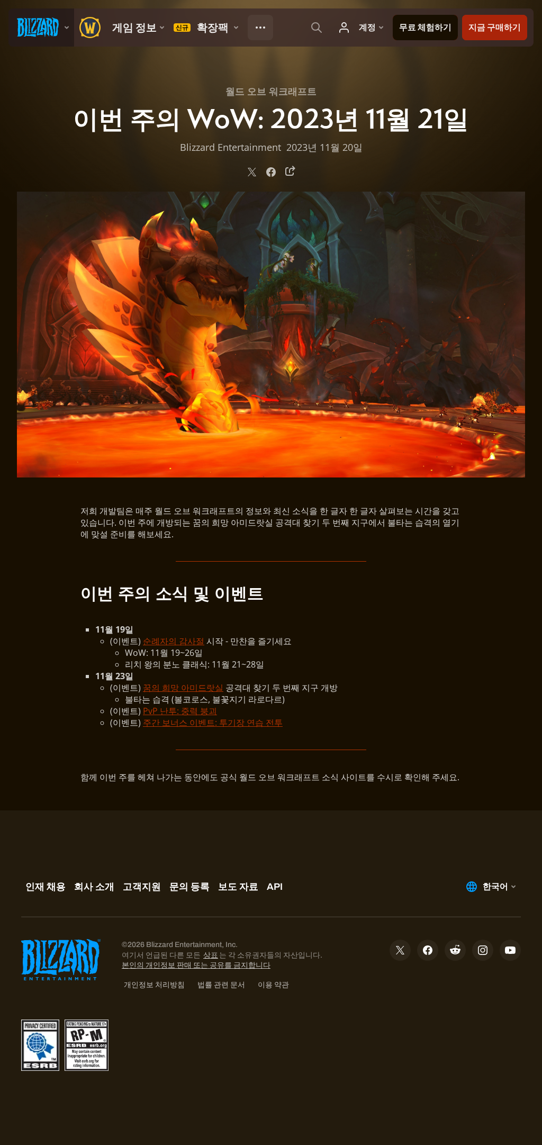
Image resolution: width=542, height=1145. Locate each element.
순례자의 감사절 (173, 641)
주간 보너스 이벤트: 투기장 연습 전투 (213, 722)
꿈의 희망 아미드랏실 (183, 687)
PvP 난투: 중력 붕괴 (180, 711)
